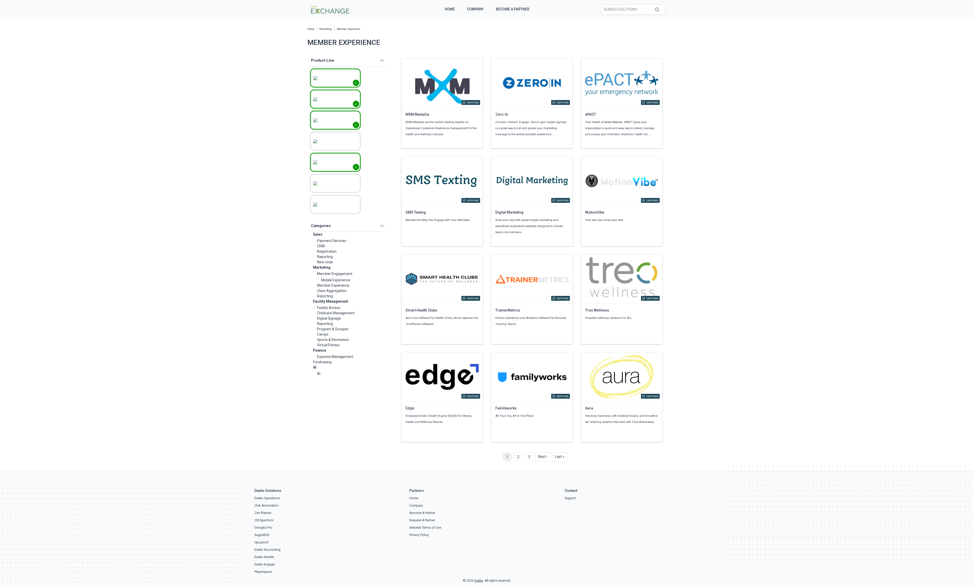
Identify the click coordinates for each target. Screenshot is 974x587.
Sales (317, 234)
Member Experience (333, 285)
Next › (542, 457)
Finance (319, 350)
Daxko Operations (267, 498)
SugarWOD (262, 535)
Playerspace (263, 572)
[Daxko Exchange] (330, 9)
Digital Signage (329, 318)
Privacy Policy (419, 535)
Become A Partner (512, 9)
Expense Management (335, 357)
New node (325, 262)
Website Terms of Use (425, 527)
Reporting (325, 257)
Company (475, 9)
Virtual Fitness (328, 345)
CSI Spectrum (263, 520)
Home (450, 9)
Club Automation (266, 505)
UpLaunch (261, 542)
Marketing (322, 267)
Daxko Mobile (264, 557)
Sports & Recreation (333, 340)
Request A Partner (422, 520)
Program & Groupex (333, 329)
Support (570, 498)
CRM (321, 246)
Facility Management (330, 301)
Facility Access (328, 308)
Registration (327, 251)
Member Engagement (334, 274)
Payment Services (331, 241)
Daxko (478, 580)
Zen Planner (262, 513)
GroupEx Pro (263, 527)
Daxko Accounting (267, 549)
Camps (322, 334)
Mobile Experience (335, 280)
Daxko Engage (264, 564)
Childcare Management (336, 313)
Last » (559, 457)
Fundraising (322, 362)
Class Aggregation (331, 291)
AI (314, 367)
